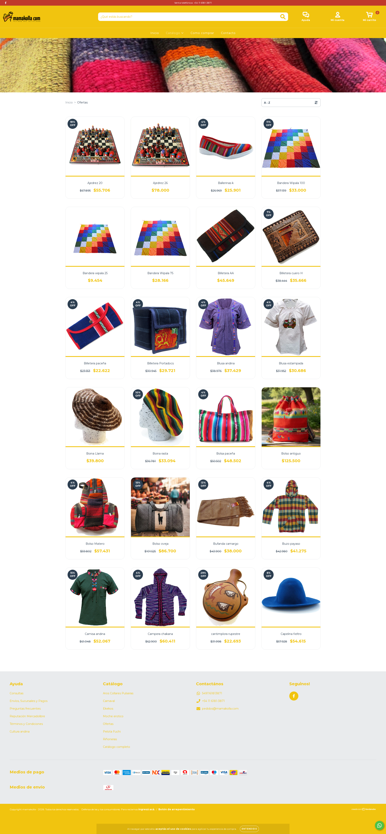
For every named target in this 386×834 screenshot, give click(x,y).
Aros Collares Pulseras (118, 693)
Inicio (154, 33)
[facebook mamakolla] (5, 3)
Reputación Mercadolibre (27, 716)
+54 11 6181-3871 (213, 701)
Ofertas (108, 724)
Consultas (16, 693)
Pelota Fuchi (112, 731)
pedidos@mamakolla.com (220, 708)
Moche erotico (113, 716)
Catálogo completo (116, 747)
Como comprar (202, 33)
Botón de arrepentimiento (176, 809)
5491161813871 (212, 693)
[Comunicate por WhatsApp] (379, 825)
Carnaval (109, 701)
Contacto (228, 33)
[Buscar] (283, 17)
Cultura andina (20, 731)
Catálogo (173, 33)
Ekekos (108, 708)
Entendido (249, 829)
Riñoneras (110, 739)
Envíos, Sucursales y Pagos (28, 701)
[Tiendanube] (363, 809)
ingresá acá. (146, 809)
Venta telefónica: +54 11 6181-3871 (193, 2)
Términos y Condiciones (26, 724)
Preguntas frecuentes (25, 708)
